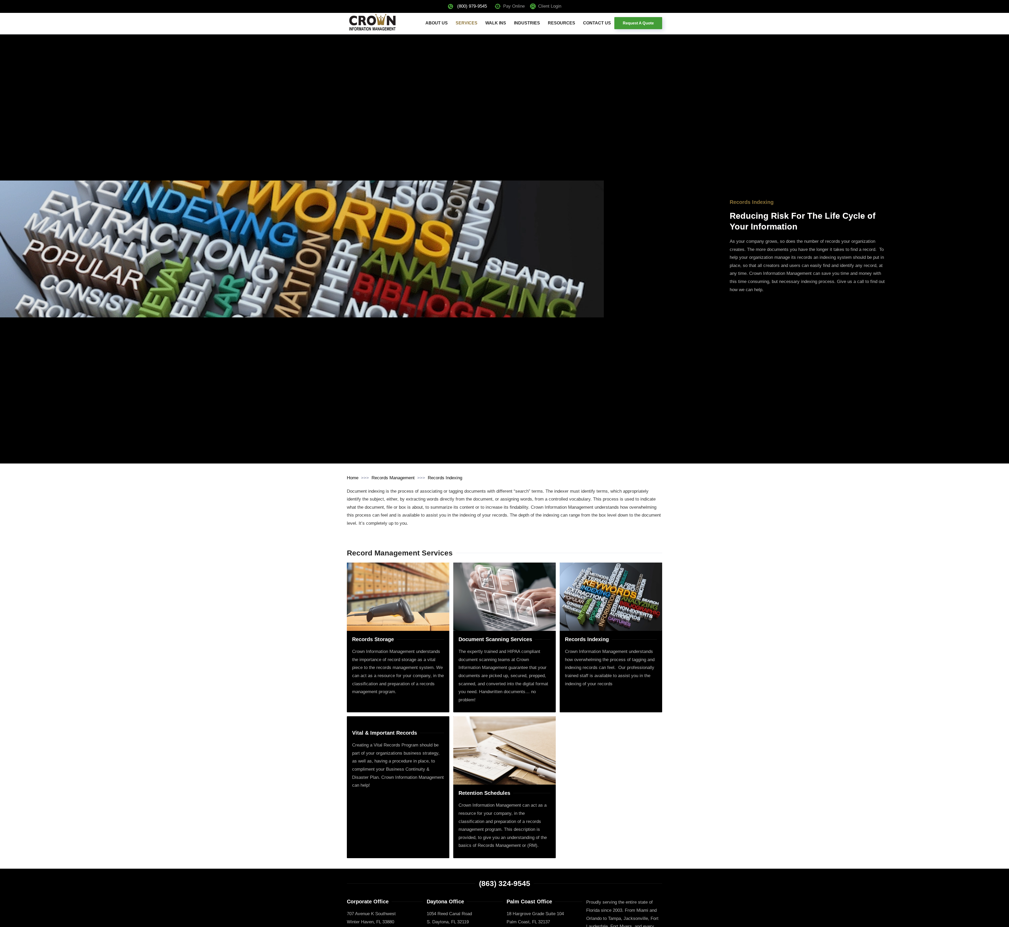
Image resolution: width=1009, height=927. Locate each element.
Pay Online (513, 6)
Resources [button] (561, 23)
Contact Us (597, 23)
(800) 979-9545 (472, 6)
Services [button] (466, 23)
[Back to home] (372, 23)
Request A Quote (638, 23)
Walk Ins (495, 23)
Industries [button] (527, 23)
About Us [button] (436, 23)
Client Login (549, 6)
